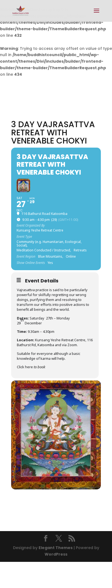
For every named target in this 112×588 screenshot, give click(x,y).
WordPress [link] (56, 554)
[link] (20, 10)
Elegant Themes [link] (56, 547)
